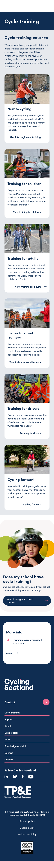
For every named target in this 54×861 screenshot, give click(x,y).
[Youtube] (30, 776)
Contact (8, 752)
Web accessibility (27, 834)
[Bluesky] (15, 777)
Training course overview (26, 639)
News (7, 739)
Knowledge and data (15, 746)
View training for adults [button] (28, 286)
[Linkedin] (6, 776)
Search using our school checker (20, 601)
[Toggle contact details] (46, 702)
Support (8, 719)
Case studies (11, 732)
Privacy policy (27, 821)
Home (9, 653)
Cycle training (12, 712)
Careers (8, 759)
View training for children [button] (27, 211)
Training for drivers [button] (30, 433)
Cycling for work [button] (32, 504)
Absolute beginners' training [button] (25, 137)
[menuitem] (27, 713)
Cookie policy (27, 827)
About (7, 725)
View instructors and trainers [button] (25, 361)
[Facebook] (23, 776)
